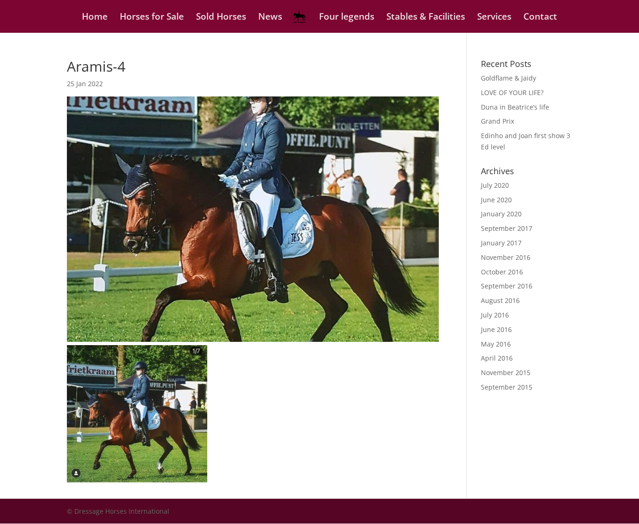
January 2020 (501, 213)
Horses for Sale (152, 17)
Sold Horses (221, 17)
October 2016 (502, 271)
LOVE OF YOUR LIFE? (512, 92)
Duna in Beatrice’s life (515, 107)
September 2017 (506, 228)
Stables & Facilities (425, 17)
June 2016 (496, 329)
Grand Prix (497, 121)
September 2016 (506, 285)
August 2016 (500, 300)
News (270, 17)
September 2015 (506, 387)
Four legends (346, 17)
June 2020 (496, 199)
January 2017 (501, 242)
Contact (540, 17)
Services (494, 17)
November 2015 (505, 372)
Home (95, 17)
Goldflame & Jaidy (508, 78)
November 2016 (505, 257)
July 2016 (495, 314)
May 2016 (496, 343)
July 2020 (495, 185)
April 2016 (497, 358)
